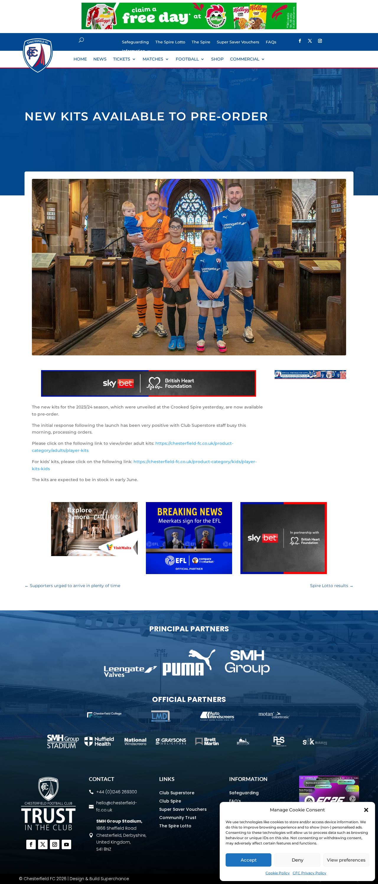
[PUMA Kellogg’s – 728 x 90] (189, 27)
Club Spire (170, 801)
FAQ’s (235, 801)
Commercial (244, 59)
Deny (297, 860)
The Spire (201, 42)
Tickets (121, 59)
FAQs (271, 42)
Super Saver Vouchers (238, 42)
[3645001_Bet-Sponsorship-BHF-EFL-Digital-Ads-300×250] (283, 572)
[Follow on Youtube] (66, 844)
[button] (366, 810)
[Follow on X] (310, 41)
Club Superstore (176, 793)
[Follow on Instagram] (320, 41)
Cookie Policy (277, 873)
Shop (217, 59)
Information (133, 51)
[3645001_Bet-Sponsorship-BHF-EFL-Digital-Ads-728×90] (148, 395)
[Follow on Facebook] (300, 41)
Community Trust (177, 818)
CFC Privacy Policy (309, 873)
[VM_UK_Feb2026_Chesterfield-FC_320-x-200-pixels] (94, 554)
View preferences (346, 860)
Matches (153, 59)
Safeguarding (135, 42)
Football (187, 59)
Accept (249, 860)
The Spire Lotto (170, 42)
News (100, 59)
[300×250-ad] (189, 572)
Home (80, 59)
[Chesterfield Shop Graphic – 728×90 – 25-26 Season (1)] (310, 377)
